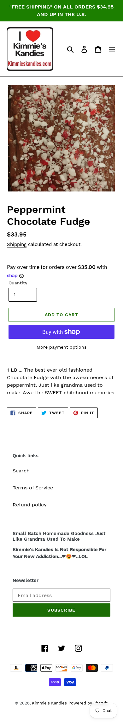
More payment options (61, 347)
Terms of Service (33, 488)
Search (21, 471)
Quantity (18, 282)
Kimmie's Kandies (49, 703)
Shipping (16, 244)
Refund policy (30, 505)
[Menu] (112, 49)
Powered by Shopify (88, 703)
